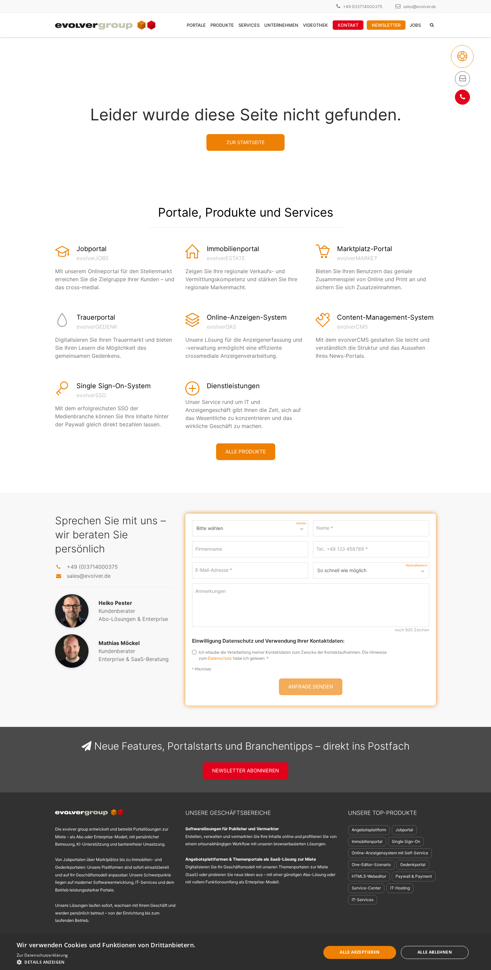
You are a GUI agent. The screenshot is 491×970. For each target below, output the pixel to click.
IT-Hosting (400, 887)
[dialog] (245, 952)
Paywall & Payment (413, 876)
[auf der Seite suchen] (432, 24)
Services (249, 25)
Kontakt (348, 25)
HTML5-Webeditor (369, 876)
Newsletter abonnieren (245, 770)
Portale (196, 25)
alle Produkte (245, 451)
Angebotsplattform (369, 829)
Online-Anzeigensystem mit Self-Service (390, 852)
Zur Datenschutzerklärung (42, 955)
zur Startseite (245, 142)
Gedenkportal (413, 864)
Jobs (415, 25)
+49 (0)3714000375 (362, 6)
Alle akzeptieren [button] (359, 952)
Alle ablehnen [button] (435, 952)
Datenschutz (220, 658)
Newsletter (386, 25)
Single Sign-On (406, 841)
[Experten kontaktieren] (462, 97)
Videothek (315, 25)
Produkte (222, 25)
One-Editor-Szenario (371, 864)
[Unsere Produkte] (462, 78)
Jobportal (404, 829)
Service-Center (366, 887)
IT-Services (362, 899)
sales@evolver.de (419, 6)
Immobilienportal (367, 841)
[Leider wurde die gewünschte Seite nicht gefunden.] (462, 56)
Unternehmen (281, 25)
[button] (114, 962)
